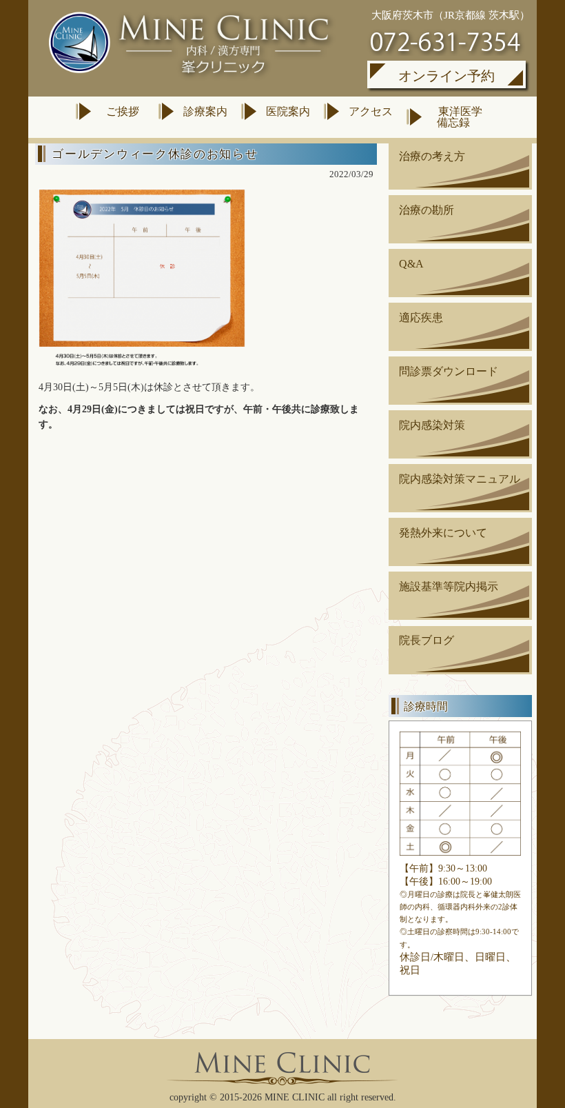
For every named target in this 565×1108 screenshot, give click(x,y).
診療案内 (205, 111)
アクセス (371, 111)
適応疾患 (421, 317)
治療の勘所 (426, 209)
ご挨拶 (122, 111)
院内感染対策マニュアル (459, 478)
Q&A (411, 263)
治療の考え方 (432, 156)
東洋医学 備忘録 (456, 117)
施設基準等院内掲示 (448, 586)
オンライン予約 (446, 75)
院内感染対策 (432, 425)
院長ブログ (426, 640)
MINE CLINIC (295, 1097)
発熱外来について (443, 532)
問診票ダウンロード (448, 371)
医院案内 (288, 111)
